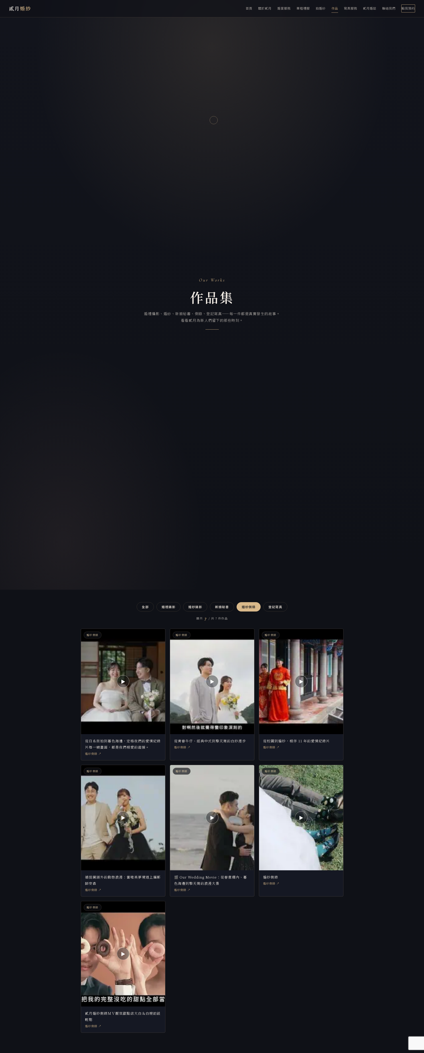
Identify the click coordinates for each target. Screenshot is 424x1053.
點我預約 (408, 8)
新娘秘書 (222, 607)
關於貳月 (265, 8)
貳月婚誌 (369, 8)
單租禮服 (303, 8)
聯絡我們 (389, 8)
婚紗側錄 (249, 607)
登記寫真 (275, 607)
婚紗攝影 (195, 607)
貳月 (20, 8)
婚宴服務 (284, 8)
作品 (334, 8)
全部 (145, 607)
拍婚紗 (321, 8)
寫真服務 (350, 8)
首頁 (249, 8)
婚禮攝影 (168, 607)
